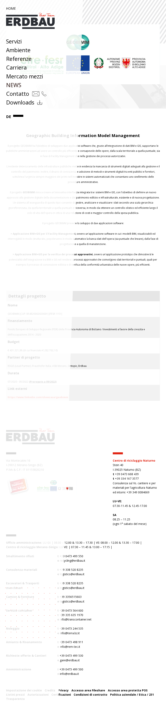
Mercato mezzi (24, 76)
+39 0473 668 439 (127, 474)
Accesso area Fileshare (88, 690)
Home (11, 8)
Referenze (19, 58)
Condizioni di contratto (90, 694)
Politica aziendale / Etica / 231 (132, 694)
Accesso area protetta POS (128, 690)
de (8, 116)
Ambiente (18, 50)
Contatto (17, 93)
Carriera (16, 67)
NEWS (13, 85)
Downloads (20, 102)
